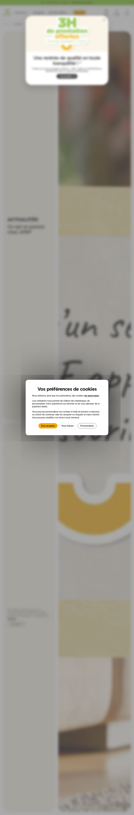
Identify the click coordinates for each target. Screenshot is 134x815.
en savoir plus (91, 395)
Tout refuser (68, 425)
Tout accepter (48, 425)
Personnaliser (87, 425)
